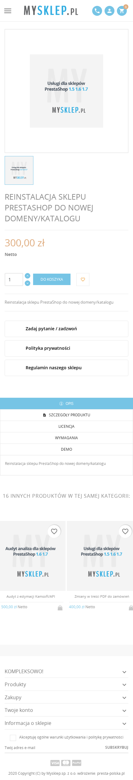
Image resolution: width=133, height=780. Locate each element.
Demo (66, 449)
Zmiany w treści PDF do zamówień (102, 596)
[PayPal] (76, 763)
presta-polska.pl (111, 773)
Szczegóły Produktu (69, 415)
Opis (69, 403)
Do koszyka (52, 279)
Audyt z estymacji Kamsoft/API (30, 596)
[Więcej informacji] (35, 611)
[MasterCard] (66, 763)
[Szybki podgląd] (25, 611)
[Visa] (55, 763)
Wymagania (66, 437)
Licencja (66, 426)
